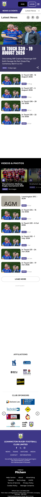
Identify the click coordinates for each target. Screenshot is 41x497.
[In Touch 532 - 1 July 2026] (10, 241)
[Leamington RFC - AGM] (10, 201)
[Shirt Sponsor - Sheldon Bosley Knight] (28, 402)
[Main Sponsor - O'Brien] (13, 417)
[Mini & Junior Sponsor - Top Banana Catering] (28, 417)
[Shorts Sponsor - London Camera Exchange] (13, 425)
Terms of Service (14, 483)
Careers (11, 480)
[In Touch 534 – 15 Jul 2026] (10, 214)
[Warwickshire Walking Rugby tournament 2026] (14, 175)
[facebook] (16, 448)
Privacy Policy (28, 483)
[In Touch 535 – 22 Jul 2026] (10, 119)
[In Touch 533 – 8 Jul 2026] (10, 227)
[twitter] (20, 448)
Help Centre (10, 477)
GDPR (30, 480)
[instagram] (24, 448)
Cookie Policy (12, 486)
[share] (37, 67)
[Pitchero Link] (20, 473)
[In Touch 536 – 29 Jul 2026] (10, 106)
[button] (37, 68)
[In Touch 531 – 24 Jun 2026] (10, 254)
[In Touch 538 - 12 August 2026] (10, 79)
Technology (21, 480)
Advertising (30, 477)
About (20, 477)
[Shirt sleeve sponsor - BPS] (28, 410)
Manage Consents (27, 486)
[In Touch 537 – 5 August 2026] (10, 92)
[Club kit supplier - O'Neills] (28, 425)
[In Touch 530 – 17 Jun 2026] (10, 267)
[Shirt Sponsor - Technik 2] (13, 410)
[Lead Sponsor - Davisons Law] (13, 402)
